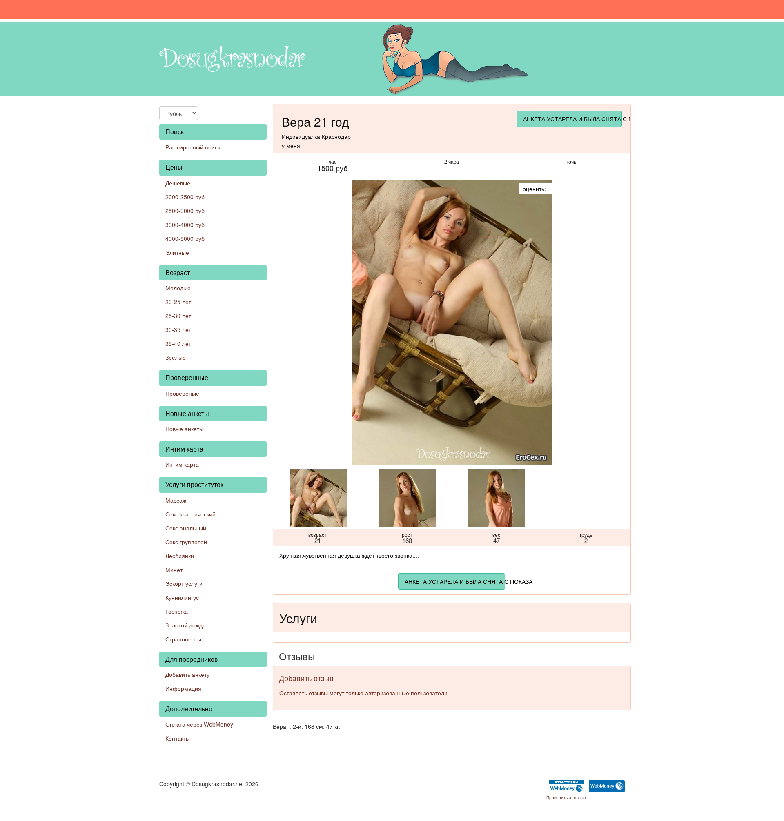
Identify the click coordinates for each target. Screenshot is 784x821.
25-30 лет (178, 315)
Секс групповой (186, 542)
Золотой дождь (185, 625)
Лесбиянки (179, 556)
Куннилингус (182, 597)
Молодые (178, 288)
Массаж (175, 500)
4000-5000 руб (185, 238)
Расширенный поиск (192, 147)
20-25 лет (178, 302)
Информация (183, 688)
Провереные (182, 393)
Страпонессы (183, 639)
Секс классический (190, 514)
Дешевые (177, 183)
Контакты (177, 738)
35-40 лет (178, 343)
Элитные (177, 252)
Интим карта (182, 464)
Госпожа (176, 611)
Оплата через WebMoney (199, 724)
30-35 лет (178, 329)
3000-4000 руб (185, 224)
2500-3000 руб (185, 211)
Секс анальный (185, 528)
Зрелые (175, 357)
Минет (174, 569)
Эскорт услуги (184, 583)
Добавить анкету (187, 674)
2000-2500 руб (185, 197)
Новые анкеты (184, 429)
